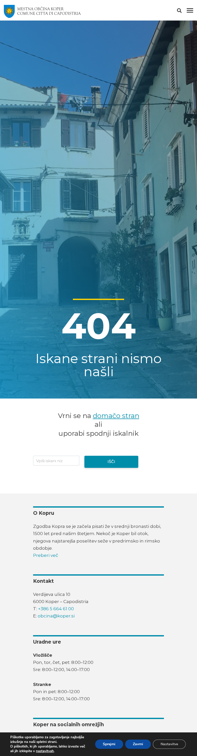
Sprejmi (109, 744)
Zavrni (138, 744)
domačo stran (116, 415)
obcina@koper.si (56, 615)
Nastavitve (169, 744)
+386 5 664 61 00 (56, 608)
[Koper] (42, 11)
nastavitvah (45, 751)
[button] (183, 11)
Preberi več (45, 555)
